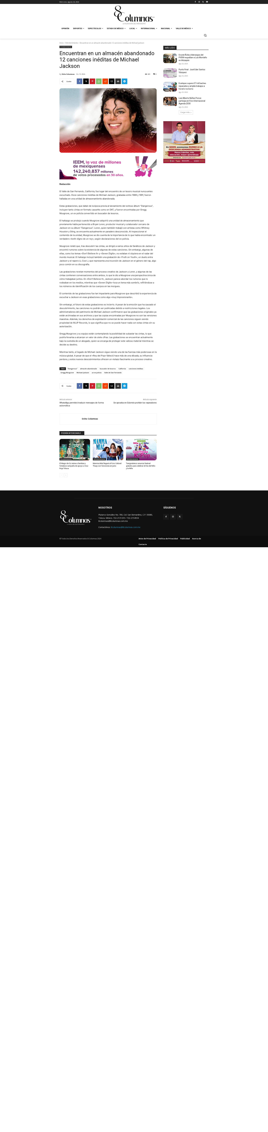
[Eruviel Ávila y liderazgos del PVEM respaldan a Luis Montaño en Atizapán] (170, 58)
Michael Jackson (83, 373)
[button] (205, 35)
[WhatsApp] (99, 81)
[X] (203, 2)
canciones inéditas (136, 369)
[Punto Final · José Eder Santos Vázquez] (170, 73)
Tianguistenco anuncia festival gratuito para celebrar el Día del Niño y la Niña (140, 465)
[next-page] (65, 475)
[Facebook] (195, 2)
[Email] (111, 81)
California (122, 369)
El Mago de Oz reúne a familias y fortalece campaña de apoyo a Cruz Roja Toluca (73, 465)
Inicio (61, 43)
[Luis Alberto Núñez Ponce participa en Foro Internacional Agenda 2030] (170, 101)
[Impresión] (118, 81)
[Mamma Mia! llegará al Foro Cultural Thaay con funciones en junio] (108, 449)
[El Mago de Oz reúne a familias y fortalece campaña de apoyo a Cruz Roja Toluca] (74, 449)
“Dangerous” (72, 369)
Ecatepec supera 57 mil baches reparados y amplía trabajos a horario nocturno (192, 86)
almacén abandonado (88, 369)
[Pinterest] (92, 81)
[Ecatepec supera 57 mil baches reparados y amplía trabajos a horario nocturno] (170, 87)
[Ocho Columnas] (71, 418)
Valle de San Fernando (113, 373)
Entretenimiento (71, 43)
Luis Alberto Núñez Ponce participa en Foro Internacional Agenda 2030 (192, 101)
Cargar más (185, 112)
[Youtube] (207, 2)
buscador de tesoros (108, 369)
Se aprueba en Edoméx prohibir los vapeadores (135, 402)
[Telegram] (124, 81)
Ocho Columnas (68, 74)
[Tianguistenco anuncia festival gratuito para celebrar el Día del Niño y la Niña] (141, 449)
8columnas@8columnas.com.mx (125, 527)
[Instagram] (199, 2)
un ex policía (96, 373)
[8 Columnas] (134, 15)
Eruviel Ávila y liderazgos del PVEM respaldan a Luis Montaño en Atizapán (193, 57)
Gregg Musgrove (67, 373)
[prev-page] (61, 475)
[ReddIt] (105, 81)
